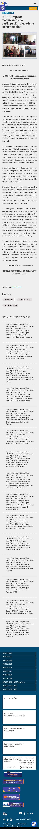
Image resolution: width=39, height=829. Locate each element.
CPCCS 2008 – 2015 (10, 689)
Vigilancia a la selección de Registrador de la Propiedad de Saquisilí (12, 759)
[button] (2, 8)
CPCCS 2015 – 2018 (10, 686)
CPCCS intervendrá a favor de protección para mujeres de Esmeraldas (20, 527)
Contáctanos (7, 824)
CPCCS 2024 (7, 660)
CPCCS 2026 (7, 653)
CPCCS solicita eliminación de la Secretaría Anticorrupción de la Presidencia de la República (17, 464)
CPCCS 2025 (7, 657)
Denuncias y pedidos (27, 767)
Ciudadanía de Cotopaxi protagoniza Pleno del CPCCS (18, 591)
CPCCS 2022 (7, 668)
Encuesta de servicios (27, 758)
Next (20, 767)
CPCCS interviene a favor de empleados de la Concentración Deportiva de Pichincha (19, 422)
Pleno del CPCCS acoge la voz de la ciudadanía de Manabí (18, 548)
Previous (4, 767)
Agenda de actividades (23, 819)
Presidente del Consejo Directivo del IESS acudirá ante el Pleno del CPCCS (20, 442)
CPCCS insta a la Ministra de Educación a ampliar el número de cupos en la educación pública (20, 507)
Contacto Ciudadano (28, 765)
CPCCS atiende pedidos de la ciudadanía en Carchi (19, 570)
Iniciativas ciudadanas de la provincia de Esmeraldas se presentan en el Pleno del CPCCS (20, 379)
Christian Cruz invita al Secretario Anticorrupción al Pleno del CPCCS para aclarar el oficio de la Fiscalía (19, 486)
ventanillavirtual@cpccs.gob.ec (12, 826)
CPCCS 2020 (7, 675)
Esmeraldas (9, 300)
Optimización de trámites (26, 760)
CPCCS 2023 (7, 664)
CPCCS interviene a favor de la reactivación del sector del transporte (19, 336)
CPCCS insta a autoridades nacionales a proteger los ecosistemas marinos (19, 400)
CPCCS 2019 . (17, 287)
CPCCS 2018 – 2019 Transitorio (14, 682)
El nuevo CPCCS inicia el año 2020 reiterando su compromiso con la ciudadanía (17, 634)
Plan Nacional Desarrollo (26, 762)
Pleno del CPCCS (25, 300)
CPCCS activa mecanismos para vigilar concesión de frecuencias (19, 357)
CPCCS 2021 (7, 671)
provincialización (11, 305)
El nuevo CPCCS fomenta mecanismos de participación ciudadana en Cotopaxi (19, 612)
